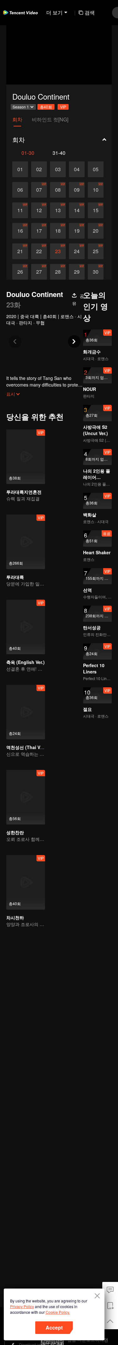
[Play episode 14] (77, 210)
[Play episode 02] (39, 169)
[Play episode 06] (20, 190)
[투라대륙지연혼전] (25, 456)
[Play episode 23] (58, 251)
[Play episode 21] (20, 251)
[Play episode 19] (77, 231)
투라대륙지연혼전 (24, 492)
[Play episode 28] (58, 272)
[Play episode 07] (39, 190)
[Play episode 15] (96, 210)
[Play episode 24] (77, 251)
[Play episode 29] (77, 272)
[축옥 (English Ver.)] (25, 627)
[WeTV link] (20, 13)
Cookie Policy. (58, 1312)
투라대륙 (15, 577)
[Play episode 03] (58, 169)
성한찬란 (15, 832)
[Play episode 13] (58, 210)
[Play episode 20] (96, 231)
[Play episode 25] (96, 251)
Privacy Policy (22, 1306)
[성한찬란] (25, 797)
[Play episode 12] (39, 210)
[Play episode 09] (77, 190)
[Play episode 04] (77, 169)
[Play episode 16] (20, 231)
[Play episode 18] (58, 231)
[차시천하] (25, 882)
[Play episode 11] (20, 210)
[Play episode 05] (96, 169)
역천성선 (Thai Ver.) (26, 747)
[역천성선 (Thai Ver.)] (25, 712)
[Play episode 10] (96, 190)
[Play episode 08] (58, 190)
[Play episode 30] (96, 272)
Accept (54, 1327)
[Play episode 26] (20, 272)
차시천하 (15, 917)
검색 (90, 12)
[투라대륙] (25, 542)
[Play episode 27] (39, 272)
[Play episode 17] (39, 231)
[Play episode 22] (39, 251)
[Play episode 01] (20, 169)
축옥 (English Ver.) (25, 662)
